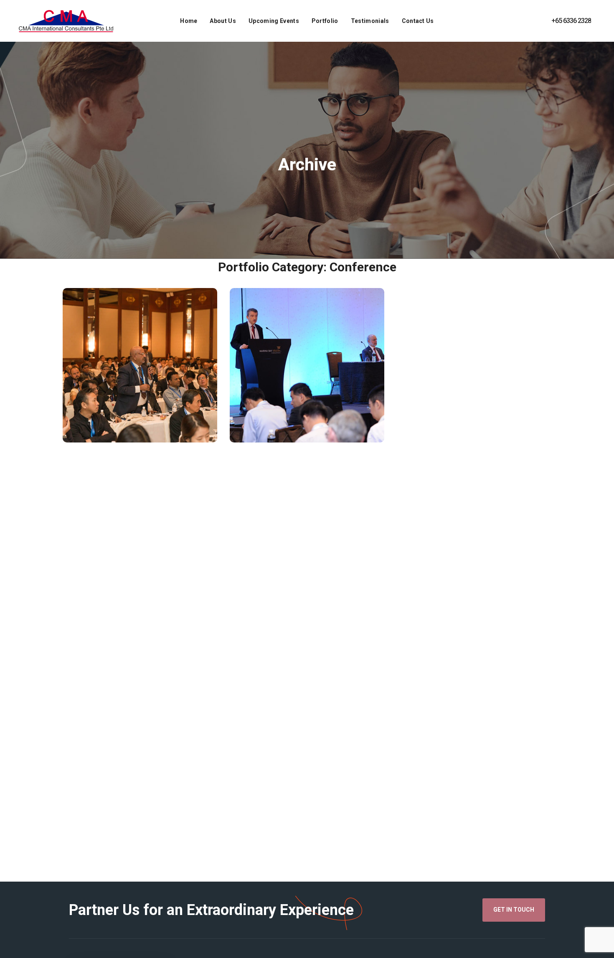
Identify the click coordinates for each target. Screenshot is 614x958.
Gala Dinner (319, 435)
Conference (108, 423)
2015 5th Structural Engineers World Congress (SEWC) (139, 387)
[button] (513, 910)
